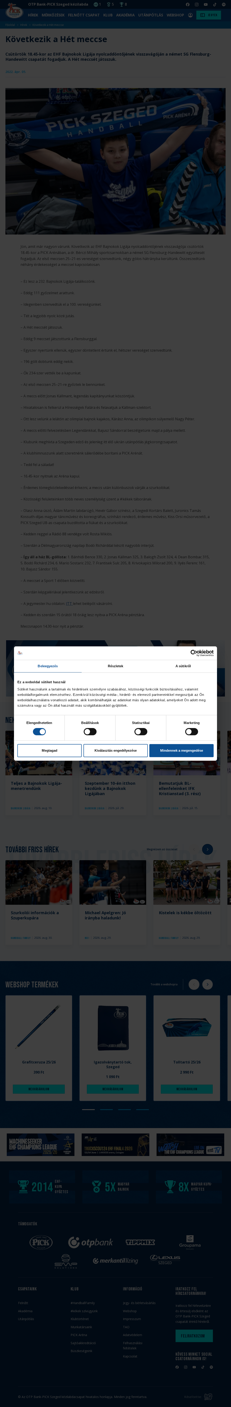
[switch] (90, 731)
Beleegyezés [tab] (48, 666)
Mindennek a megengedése (181, 750)
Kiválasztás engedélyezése (116, 750)
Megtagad (49, 750)
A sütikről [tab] (183, 666)
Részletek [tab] (115, 666)
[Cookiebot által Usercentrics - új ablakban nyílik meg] (194, 653)
